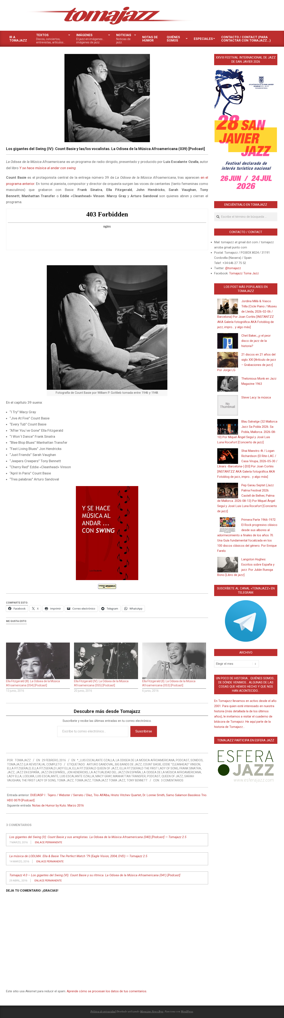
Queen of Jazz (172, 776)
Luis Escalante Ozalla (77, 776)
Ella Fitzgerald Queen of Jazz (95, 768)
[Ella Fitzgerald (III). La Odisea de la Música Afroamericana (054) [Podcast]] (38, 661)
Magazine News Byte (151, 1011)
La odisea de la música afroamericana (145, 760)
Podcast (182, 760)
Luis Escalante (47, 776)
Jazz (11, 772)
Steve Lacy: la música (256, 397)
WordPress (187, 1011)
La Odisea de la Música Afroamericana (171, 772)
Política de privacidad (103, 1011)
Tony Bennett (137, 780)
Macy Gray (103, 776)
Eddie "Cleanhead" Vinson (181, 764)
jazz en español (53, 772)
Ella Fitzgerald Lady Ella (51, 768)
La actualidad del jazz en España (115, 772)
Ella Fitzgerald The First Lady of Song (149, 768)
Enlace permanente (48, 842)
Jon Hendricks (77, 772)
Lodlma (28, 776)
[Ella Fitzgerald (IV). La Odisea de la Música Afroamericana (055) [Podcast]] (106, 661)
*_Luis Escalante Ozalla (96, 760)
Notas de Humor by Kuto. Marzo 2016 (58, 805)
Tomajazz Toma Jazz (108, 780)
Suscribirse (143, 731)
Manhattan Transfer (129, 776)
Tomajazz (83, 780)
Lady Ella (14, 776)
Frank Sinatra (190, 768)
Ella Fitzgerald (19, 768)
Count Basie (152, 764)
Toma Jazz (65, 780)
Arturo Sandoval (100, 764)
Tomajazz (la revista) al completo (34, 764)
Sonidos (196, 760)
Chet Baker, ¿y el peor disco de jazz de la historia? (256, 341)
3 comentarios (172, 780)
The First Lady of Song (39, 780)
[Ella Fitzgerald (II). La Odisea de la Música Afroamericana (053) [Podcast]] (174, 661)
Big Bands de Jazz (128, 764)
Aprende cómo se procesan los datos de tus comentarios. (107, 991)
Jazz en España (27, 772)
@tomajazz (233, 268)
